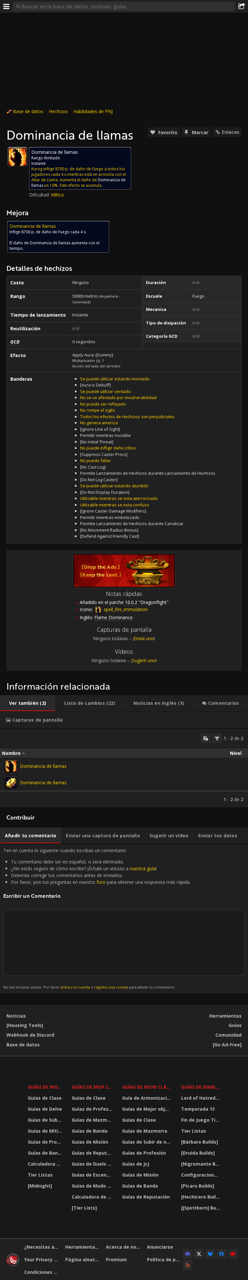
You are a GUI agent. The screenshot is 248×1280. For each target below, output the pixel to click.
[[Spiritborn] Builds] (201, 1208)
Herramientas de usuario (83, 1247)
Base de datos (28, 111)
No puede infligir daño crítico (108, 448)
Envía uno (144, 638)
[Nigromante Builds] (201, 1164)
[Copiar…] (206, 738)
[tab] (27, 703)
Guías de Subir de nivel (46, 1120)
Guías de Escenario (93, 1175)
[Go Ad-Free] (227, 1045)
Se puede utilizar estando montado (115, 379)
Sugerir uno (144, 660)
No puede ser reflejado (103, 404)
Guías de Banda (46, 1153)
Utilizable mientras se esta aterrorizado (119, 498)
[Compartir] (241, 6)
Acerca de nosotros (124, 1247)
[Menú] (6, 6)
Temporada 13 (198, 1109)
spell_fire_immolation (125, 609)
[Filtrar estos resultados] (217, 738)
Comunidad (228, 1035)
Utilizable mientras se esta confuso (114, 505)
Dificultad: (40, 195)
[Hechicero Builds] (201, 1197)
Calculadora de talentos (46, 1164)
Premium (116, 1259)
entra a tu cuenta (75, 987)
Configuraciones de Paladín (201, 1175)
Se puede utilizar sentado (105, 391)
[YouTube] (233, 1254)
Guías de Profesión (46, 1142)
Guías (235, 1025)
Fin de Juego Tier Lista (201, 1120)
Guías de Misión (90, 1142)
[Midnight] (40, 1186)
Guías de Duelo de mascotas (93, 1164)
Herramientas (225, 1016)
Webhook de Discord (30, 1035)
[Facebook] (221, 1254)
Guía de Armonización (147, 1098)
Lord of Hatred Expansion (201, 1098)
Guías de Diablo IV (201, 1087)
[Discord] (187, 1254)
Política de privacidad (165, 1259)
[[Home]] (12, 1264)
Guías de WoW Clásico (147, 1087)
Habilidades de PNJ (93, 111)
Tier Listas (40, 1175)
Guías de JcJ (135, 1164)
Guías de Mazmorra (93, 1120)
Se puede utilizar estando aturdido (114, 486)
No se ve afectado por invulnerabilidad (118, 397)
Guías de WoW (45, 1087)
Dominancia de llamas (43, 766)
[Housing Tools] (24, 1025)
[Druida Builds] (198, 1153)
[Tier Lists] (84, 1208)
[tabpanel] (124, 768)
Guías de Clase (45, 1098)
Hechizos (58, 111)
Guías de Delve (45, 1109)
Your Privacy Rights (42, 1259)
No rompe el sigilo (97, 410)
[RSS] (187, 1265)
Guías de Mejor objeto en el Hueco (147, 1109)
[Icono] (17, 157)
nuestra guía (143, 868)
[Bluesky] (210, 1254)
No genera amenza (99, 423)
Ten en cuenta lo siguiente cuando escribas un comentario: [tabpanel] (97, 918)
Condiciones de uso (42, 1272)
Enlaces (230, 132)
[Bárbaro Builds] (199, 1142)
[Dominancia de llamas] (11, 766)
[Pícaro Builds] (197, 1186)
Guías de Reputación (93, 1153)
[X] (199, 1254)
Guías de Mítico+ (46, 1131)
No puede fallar (95, 460)
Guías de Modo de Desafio (93, 1186)
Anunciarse (160, 1247)
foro (101, 882)
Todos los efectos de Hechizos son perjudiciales (127, 416)
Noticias (16, 1016)
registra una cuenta (111, 987)
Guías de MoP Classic (93, 1087)
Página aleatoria (83, 1259)
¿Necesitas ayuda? (42, 1247)
